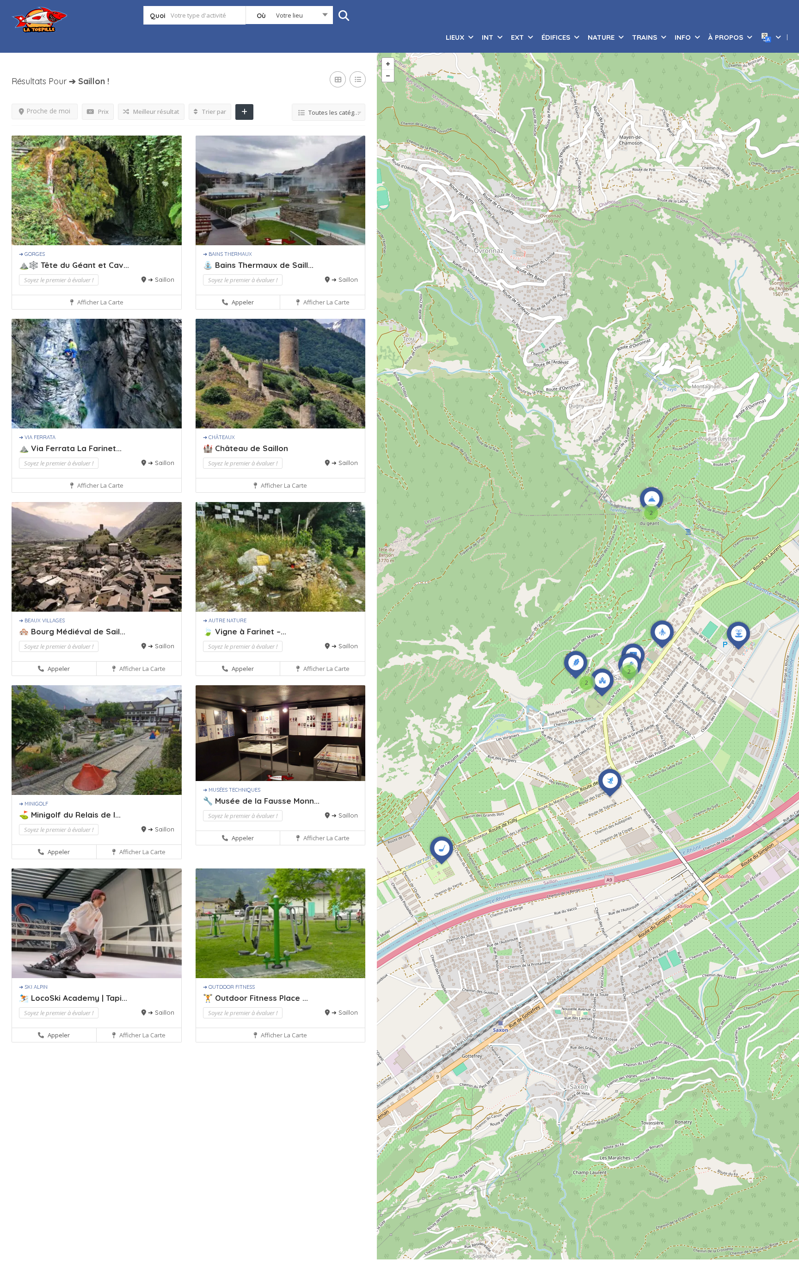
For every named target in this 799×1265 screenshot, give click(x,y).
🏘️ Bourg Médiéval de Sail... (72, 631)
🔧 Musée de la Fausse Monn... (261, 801)
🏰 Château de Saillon (245, 448)
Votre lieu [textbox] (289, 15)
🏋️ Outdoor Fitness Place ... (255, 998)
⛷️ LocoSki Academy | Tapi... (73, 998)
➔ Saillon (161, 279)
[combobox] (289, 17)
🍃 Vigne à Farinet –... (244, 631)
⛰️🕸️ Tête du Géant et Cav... (74, 265)
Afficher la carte (99, 302)
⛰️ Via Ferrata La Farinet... (70, 448)
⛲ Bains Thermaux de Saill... (258, 265)
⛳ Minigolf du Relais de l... (70, 814)
